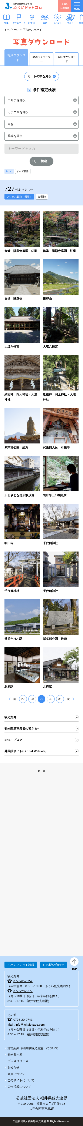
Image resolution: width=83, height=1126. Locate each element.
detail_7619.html (61, 280)
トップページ (11, 29)
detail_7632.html (61, 232)
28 (32, 699)
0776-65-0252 (23, 981)
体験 (45, 22)
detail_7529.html (22, 477)
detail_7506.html (61, 525)
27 (23, 699)
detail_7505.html (22, 572)
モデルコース (19, 22)
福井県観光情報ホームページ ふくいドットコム (23, 6)
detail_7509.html (22, 525)
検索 (44, 161)
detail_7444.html (22, 668)
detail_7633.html (22, 232)
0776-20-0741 (23, 1019)
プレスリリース (17, 1061)
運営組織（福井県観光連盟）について (32, 1048)
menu (77, 9)
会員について (16, 1074)
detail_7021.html (61, 429)
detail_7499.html (61, 620)
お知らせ (13, 1067)
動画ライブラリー (41, 59)
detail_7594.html (61, 378)
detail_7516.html (61, 477)
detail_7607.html (22, 328)
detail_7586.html (22, 429)
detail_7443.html (61, 668)
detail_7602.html (61, 328)
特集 (6, 22)
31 (60, 699)
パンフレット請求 (22, 964)
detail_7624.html (22, 280)
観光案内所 (14, 1054)
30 (50, 699)
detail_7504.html (61, 572)
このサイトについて (20, 1080)
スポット (32, 22)
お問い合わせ (55, 964)
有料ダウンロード (67, 59)
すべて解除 (23, 171)
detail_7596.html (22, 378)
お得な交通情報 (64, 6)
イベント (57, 22)
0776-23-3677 (23, 991)
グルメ (70, 22)
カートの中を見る (39, 76)
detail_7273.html (22, 620)
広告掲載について (19, 1086)
